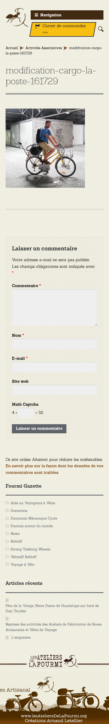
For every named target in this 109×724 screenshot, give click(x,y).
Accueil (12, 48)
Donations (19, 510)
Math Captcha (25, 404)
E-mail (20, 358)
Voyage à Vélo (22, 564)
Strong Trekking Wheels (30, 549)
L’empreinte (21, 637)
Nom (18, 335)
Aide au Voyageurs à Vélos (33, 503)
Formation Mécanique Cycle (34, 518)
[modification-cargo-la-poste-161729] (54, 148)
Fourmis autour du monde (32, 526)
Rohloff (16, 541)
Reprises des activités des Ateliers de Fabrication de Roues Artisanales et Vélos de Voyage (54, 627)
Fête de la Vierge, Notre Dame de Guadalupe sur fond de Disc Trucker (52, 609)
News (15, 533)
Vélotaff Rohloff (24, 557)
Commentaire (26, 285)
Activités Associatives (43, 48)
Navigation (50, 15)
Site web (20, 381)
